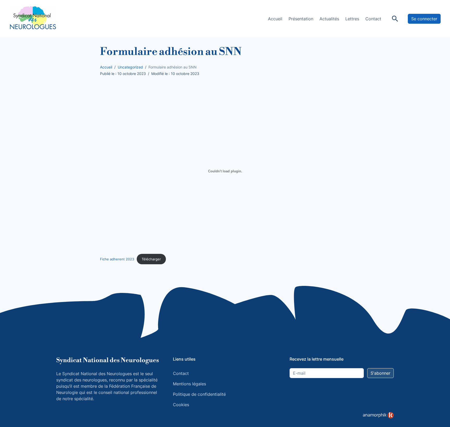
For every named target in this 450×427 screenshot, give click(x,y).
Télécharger (151, 259)
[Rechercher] (395, 19)
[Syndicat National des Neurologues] (32, 18)
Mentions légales (189, 383)
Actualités (329, 18)
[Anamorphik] (378, 415)
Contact (373, 18)
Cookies (181, 404)
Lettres (352, 18)
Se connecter (424, 18)
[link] (378, 415)
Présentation (301, 18)
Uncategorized (130, 67)
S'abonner (380, 373)
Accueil (275, 18)
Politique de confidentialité (199, 394)
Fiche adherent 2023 (117, 259)
